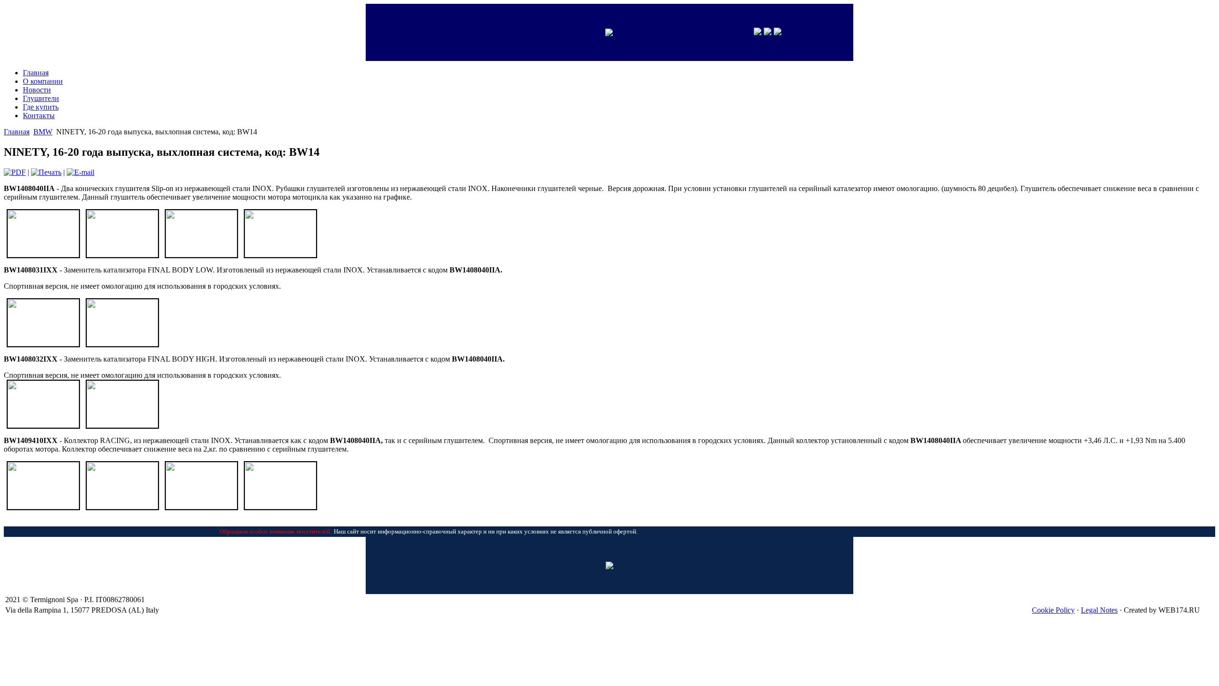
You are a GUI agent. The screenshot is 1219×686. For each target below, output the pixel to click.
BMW (42, 132)
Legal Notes (1099, 610)
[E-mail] (80, 172)
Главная (17, 132)
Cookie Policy (1053, 610)
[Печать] (46, 172)
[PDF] (15, 172)
